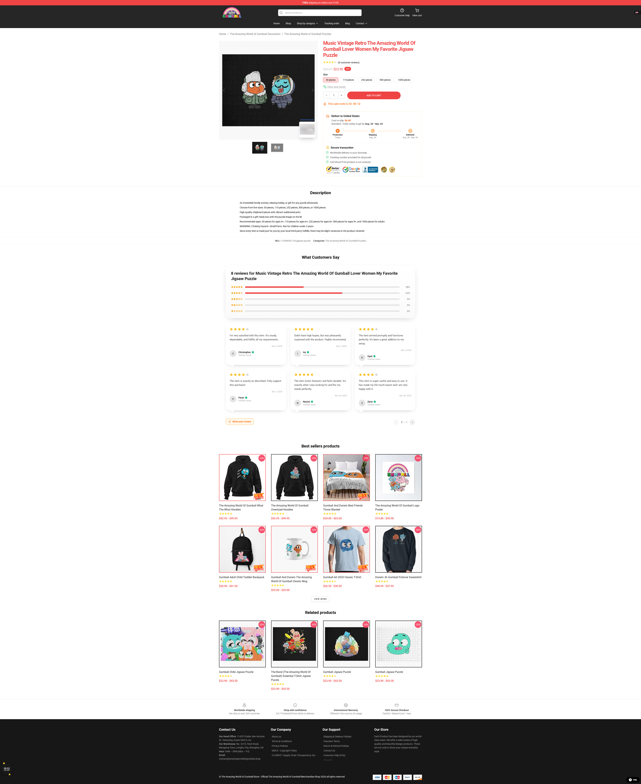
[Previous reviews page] (396, 422)
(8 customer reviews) (349, 62)
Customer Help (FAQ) (334, 755)
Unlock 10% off (7, 769)
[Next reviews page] (412, 422)
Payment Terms (332, 741)
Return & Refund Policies (336, 746)
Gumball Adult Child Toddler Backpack (241, 577)
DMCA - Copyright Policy (284, 750)
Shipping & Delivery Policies (337, 736)
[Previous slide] (224, 90)
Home (222, 34)
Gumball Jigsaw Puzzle (337, 672)
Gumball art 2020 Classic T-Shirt (342, 577)
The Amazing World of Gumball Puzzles (307, 34)
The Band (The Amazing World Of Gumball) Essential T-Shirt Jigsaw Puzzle (291, 676)
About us (276, 736)
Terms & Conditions (282, 741)
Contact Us (329, 750)
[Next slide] (312, 90)
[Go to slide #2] (277, 148)
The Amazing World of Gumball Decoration (255, 34)
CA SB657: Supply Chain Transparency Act (293, 755)
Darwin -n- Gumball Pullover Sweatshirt (398, 577)
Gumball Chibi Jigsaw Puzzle (236, 672)
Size (325, 74)
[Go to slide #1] (260, 148)
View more (320, 599)
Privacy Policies (280, 746)
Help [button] (635, 780)
